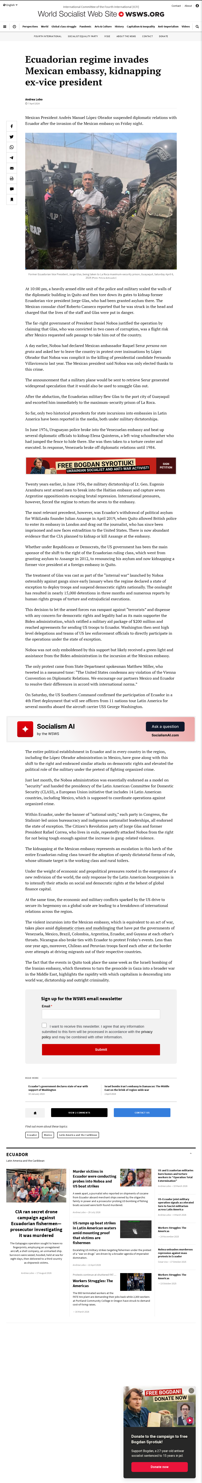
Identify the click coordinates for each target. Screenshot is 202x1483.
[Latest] (14, 28)
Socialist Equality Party (83, 36)
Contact (176, 5)
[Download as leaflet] (12, 178)
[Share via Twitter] (12, 137)
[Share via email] (12, 168)
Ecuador (32, 1134)
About (188, 5)
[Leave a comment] (12, 189)
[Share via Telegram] (12, 158)
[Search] (197, 28)
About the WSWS (126, 36)
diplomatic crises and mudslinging (85, 928)
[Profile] (197, 6)
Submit (101, 1050)
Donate (163, 36)
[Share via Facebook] (12, 126)
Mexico (48, 1134)
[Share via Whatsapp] (12, 147)
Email (46, 1006)
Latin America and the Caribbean (78, 1134)
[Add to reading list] (12, 199)
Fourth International (48, 36)
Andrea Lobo (34, 99)
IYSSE (107, 36)
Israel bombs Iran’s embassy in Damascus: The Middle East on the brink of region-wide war (137, 1088)
